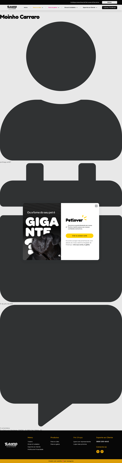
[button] (96, 206)
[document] (61, 231)
